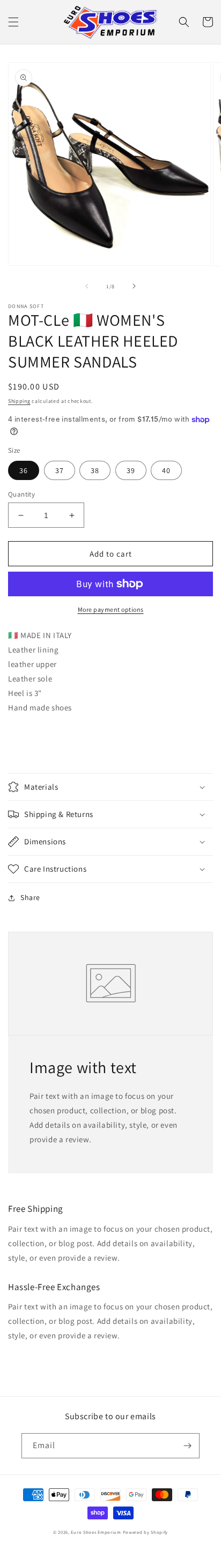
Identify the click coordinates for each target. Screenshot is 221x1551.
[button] (13, 22)
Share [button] (30, 897)
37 (59, 470)
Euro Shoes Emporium (96, 1532)
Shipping (19, 401)
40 (166, 470)
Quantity (21, 494)
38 (95, 470)
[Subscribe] (187, 1445)
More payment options (111, 609)
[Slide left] (87, 286)
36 (23, 470)
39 (131, 470)
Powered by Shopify (145, 1532)
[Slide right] (134, 286)
